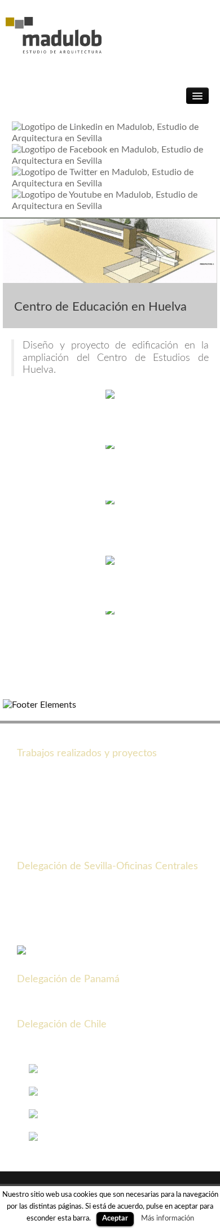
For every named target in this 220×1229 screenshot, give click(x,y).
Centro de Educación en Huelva (100, 306)
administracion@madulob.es (101, 1007)
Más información (167, 1218)
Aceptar (115, 1218)
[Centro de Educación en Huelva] (110, 250)
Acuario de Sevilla (52, 770)
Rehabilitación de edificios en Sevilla (88, 849)
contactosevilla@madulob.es (102, 928)
